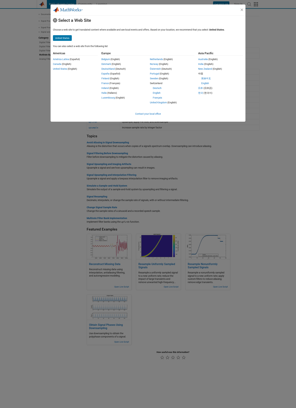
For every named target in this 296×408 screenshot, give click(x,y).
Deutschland (108, 68)
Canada (57, 64)
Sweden (154, 78)
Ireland (105, 88)
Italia (104, 92)
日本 (200, 88)
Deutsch (157, 88)
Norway (154, 64)
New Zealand (205, 68)
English (157, 92)
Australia (203, 59)
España (105, 73)
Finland (105, 78)
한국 (200, 92)
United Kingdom (158, 102)
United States (60, 68)
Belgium (105, 59)
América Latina (61, 59)
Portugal (154, 73)
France (105, 83)
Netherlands (156, 59)
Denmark (106, 64)
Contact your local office (148, 113)
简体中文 (206, 78)
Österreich (155, 68)
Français (157, 97)
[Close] (241, 9)
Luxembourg (108, 97)
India (201, 64)
